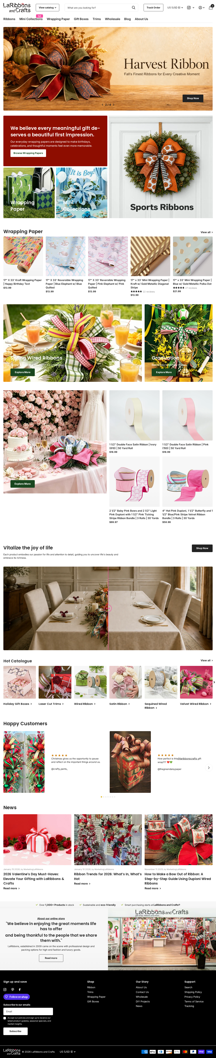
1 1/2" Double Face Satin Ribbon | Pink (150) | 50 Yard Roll (185, 446)
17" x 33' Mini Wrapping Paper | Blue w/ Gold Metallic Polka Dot (192, 281)
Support (189, 981)
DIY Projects (143, 1001)
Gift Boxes (81, 19)
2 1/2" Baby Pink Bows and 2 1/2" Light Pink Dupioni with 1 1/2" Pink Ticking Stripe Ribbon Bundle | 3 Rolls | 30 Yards (134, 514)
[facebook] (19, 989)
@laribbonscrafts (188, 758)
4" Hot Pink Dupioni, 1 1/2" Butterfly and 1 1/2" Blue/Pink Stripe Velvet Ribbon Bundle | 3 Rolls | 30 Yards (187, 514)
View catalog (46, 7)
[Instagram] (4, 989)
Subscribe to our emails (16, 1004)
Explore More (22, 372)
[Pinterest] (12, 989)
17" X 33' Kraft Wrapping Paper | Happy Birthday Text (22, 281)
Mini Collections (31, 18)
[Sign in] (201, 7)
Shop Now (193, 98)
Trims (97, 19)
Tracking (189, 1006)
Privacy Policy (192, 996)
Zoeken (133, 7)
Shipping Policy (193, 992)
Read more (51, 958)
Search (188, 987)
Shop (90, 981)
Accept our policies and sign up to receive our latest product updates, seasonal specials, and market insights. (29, 1021)
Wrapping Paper (96, 996)
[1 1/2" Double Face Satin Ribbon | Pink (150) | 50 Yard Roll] (187, 415)
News (139, 1006)
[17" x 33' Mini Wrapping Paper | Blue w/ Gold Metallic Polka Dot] (193, 256)
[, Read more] (191, 7)
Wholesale (112, 19)
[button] (102, 104)
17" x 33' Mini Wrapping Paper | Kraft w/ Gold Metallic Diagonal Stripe (150, 283)
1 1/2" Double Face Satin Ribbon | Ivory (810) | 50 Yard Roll (132, 446)
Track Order (153, 7)
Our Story (142, 981)
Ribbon (91, 987)
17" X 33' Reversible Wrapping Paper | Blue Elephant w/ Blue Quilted (64, 283)
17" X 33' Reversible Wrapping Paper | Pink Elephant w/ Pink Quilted (106, 283)
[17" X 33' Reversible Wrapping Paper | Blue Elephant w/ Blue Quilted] (65, 256)
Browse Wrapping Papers (28, 153)
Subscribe (15, 1031)
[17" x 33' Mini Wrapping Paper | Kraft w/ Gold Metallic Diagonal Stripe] (150, 256)
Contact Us (142, 992)
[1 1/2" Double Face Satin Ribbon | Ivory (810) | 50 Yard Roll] (134, 415)
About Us (141, 987)
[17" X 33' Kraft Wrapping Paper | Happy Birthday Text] (23, 256)
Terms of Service (194, 1001)
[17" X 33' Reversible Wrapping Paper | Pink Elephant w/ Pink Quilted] (108, 256)
